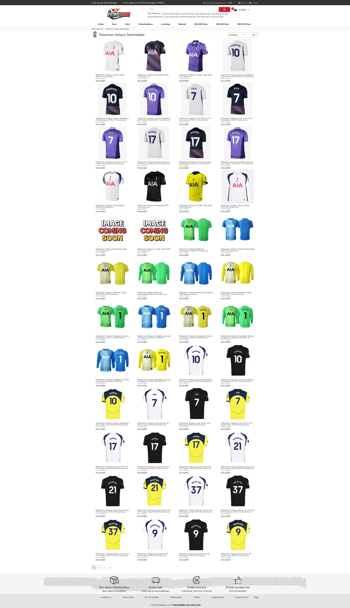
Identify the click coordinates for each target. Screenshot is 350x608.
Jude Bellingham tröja (220, 14)
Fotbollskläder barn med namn (186, 604)
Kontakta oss (106, 597)
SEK (230, 3)
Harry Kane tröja (217, 16)
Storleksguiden (176, 597)
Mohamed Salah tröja (188, 16)
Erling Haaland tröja (155, 16)
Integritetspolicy (217, 597)
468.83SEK (142, 298)
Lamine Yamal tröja (171, 16)
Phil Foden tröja (203, 16)
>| (109, 567)
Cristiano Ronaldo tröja (170, 14)
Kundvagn (254, 3)
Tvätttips (196, 597)
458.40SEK (184, 255)
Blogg (256, 597)
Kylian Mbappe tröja (202, 14)
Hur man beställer (152, 597)
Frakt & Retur (128, 597)
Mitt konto (243, 3)
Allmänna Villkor (241, 597)
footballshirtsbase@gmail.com (216, 3)
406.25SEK (225, 211)
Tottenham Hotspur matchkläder (117, 29)
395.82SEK (100, 81)
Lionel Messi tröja (187, 14)
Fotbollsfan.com (97, 29)
